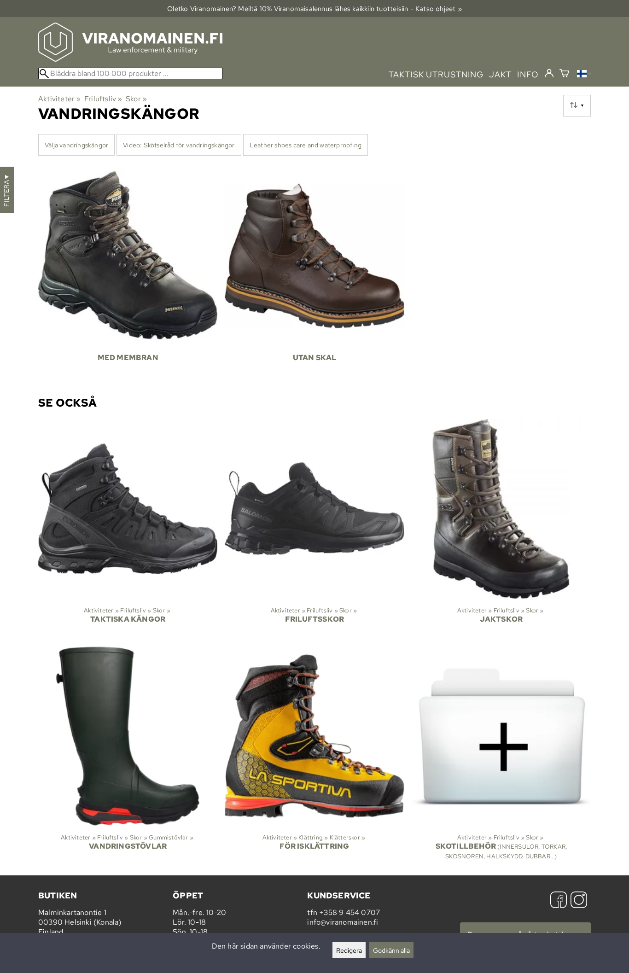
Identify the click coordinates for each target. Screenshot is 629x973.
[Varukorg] (564, 74)
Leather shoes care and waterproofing (305, 144)
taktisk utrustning (436, 74)
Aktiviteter (59, 99)
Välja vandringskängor (76, 144)
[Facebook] (558, 900)
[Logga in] (549, 74)
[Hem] (130, 59)
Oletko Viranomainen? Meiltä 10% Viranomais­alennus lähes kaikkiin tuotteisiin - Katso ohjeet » (314, 8)
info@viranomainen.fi (342, 922)
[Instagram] (579, 900)
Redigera (349, 950)
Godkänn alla (391, 950)
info (528, 74)
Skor (136, 99)
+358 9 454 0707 (349, 912)
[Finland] (584, 75)
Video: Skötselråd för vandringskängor (178, 144)
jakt (500, 74)
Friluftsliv (103, 99)
